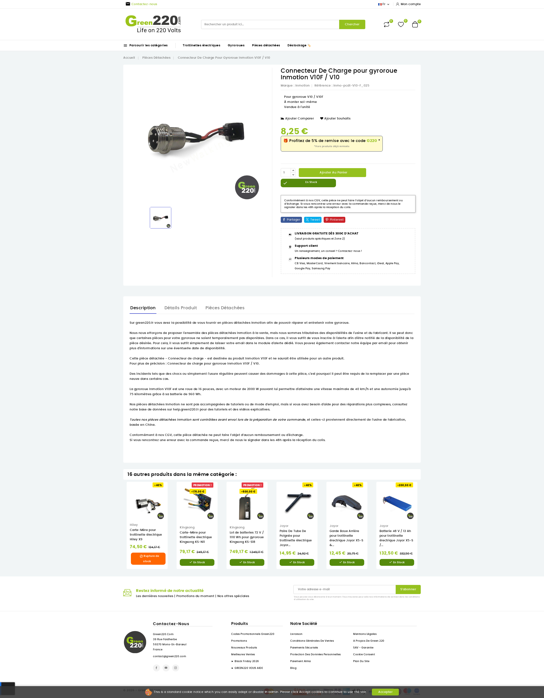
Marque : (287, 85)
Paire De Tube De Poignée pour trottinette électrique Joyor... (296, 538)
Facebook (156, 667)
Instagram (175, 667)
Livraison (296, 634)
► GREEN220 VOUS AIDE (247, 668)
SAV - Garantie (363, 647)
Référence (322, 85)
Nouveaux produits (244, 647)
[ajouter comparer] (170, 507)
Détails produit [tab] (180, 308)
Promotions (239, 641)
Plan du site (361, 661)
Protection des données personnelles (315, 654)
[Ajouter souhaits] (170, 498)
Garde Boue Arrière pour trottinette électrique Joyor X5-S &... (346, 538)
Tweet (315, 219)
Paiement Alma (300, 661)
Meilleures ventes (243, 654)
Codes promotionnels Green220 (252, 634)
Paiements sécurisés (304, 647)
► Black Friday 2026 (245, 661)
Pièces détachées (266, 45)
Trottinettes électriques (201, 45)
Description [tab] (143, 308)
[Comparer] (387, 24)
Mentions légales (365, 634)
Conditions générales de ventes (312, 641)
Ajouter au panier (333, 172)
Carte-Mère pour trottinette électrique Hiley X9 (146, 535)
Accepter (385, 692)
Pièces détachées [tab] (225, 308)
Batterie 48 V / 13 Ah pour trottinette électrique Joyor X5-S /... (396, 538)
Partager (293, 219)
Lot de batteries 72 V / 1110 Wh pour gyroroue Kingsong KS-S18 (247, 537)
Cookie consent (364, 654)
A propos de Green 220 (368, 641)
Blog (293, 668)
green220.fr (145, 322)
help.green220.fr (186, 409)
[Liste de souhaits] (401, 24)
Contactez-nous (171, 624)
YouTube (166, 667)
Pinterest (337, 219)
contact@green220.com (169, 656)
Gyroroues (236, 45)
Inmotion (302, 85)
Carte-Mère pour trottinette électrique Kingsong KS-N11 (196, 537)
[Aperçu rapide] (170, 489)
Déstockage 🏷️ (299, 45)
